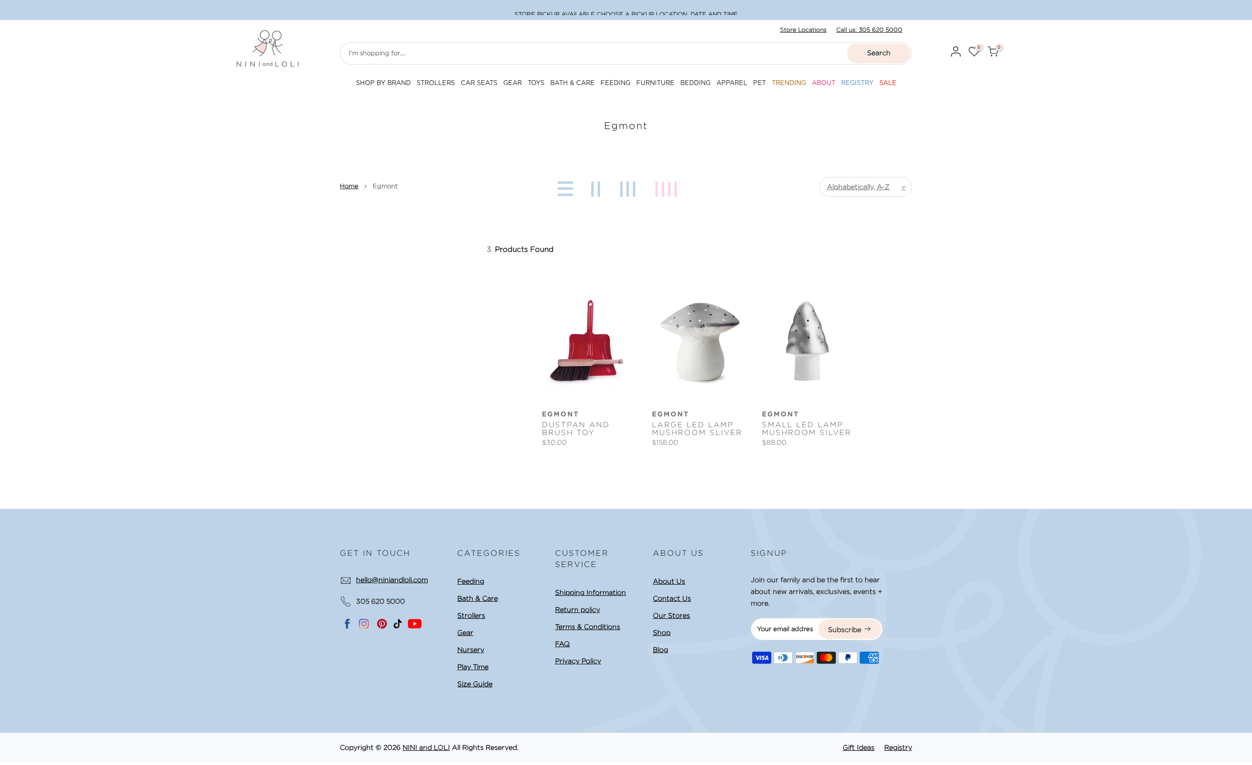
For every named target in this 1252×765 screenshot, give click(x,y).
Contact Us (672, 598)
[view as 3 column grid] (629, 186)
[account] (955, 53)
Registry (898, 747)
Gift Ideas (858, 747)
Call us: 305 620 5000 (869, 29)
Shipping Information (590, 592)
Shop (662, 632)
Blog (660, 650)
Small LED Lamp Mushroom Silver (806, 429)
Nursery (470, 650)
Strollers (471, 615)
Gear (465, 632)
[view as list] (564, 186)
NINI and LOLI (426, 747)
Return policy (577, 609)
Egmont (560, 414)
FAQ (562, 644)
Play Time (473, 667)
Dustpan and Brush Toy (576, 429)
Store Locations (803, 29)
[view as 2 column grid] (597, 186)
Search (879, 53)
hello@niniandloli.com (392, 580)
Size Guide (474, 684)
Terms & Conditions (587, 627)
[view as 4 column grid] (667, 186)
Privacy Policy (578, 661)
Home (349, 186)
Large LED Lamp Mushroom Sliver (697, 429)
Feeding (470, 581)
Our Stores (671, 615)
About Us (669, 581)
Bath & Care (477, 598)
